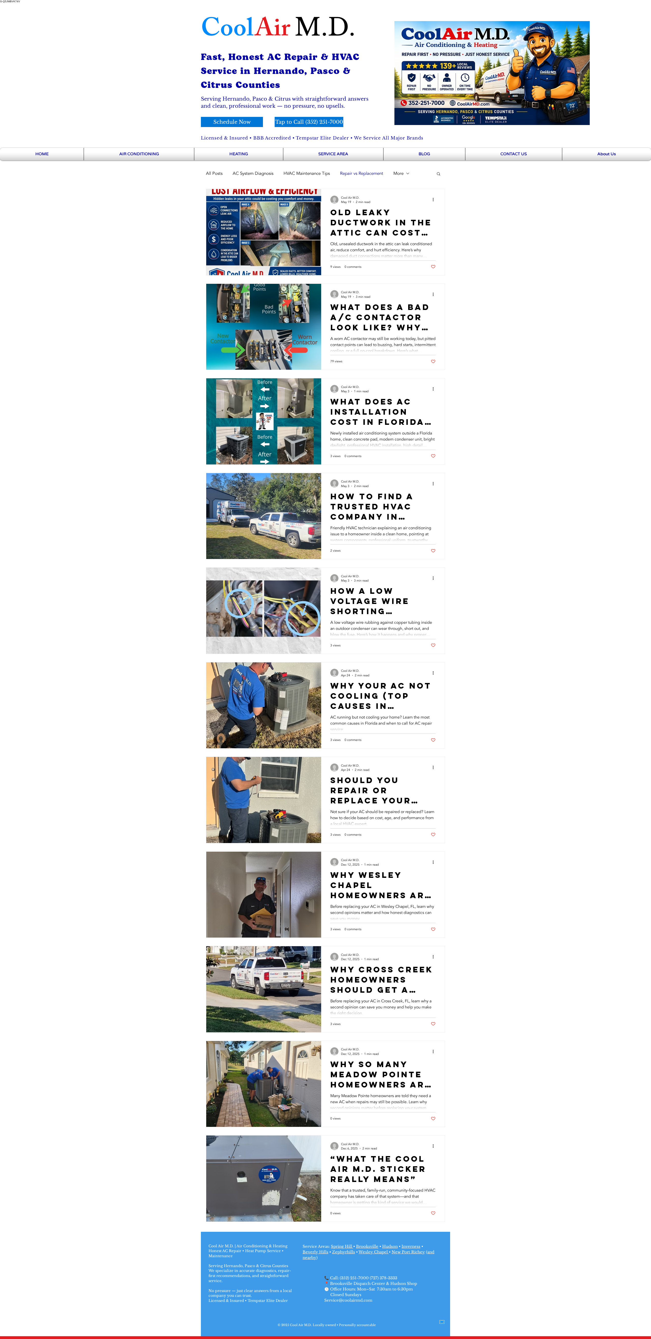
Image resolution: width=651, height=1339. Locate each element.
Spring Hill (342, 1246)
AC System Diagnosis (253, 173)
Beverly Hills (315, 1252)
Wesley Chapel (374, 1252)
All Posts (214, 173)
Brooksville (367, 1246)
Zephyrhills (343, 1252)
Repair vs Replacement (361, 173)
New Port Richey (408, 1252)
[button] (438, 174)
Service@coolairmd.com (348, 1300)
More (398, 173)
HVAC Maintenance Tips (307, 173)
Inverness (411, 1246)
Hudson (390, 1246)
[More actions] (435, 200)
